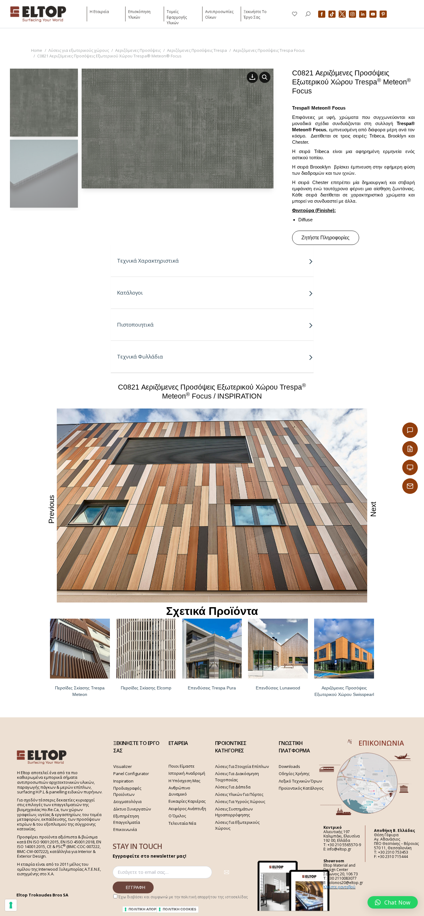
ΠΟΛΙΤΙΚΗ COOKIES (179, 909)
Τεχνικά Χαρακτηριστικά (148, 260)
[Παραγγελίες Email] (410, 486)
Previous (51, 509)
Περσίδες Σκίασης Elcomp (146, 687)
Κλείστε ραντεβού (339, 887)
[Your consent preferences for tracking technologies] (11, 905)
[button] (393, 902)
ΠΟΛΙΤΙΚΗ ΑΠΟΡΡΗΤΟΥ (148, 909)
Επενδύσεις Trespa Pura (212, 687)
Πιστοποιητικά (135, 324)
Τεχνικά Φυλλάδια (140, 356)
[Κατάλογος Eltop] (410, 449)
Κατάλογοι (130, 292)
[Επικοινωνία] (410, 430)
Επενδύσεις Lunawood (278, 687)
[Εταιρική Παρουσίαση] (410, 467)
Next (373, 509)
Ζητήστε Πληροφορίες (325, 237)
